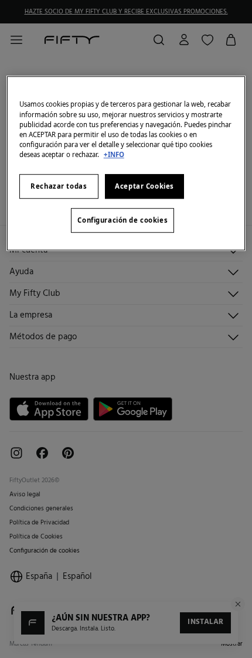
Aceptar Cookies (144, 186)
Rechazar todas (58, 186)
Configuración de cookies (122, 220)
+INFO (114, 154)
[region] (126, 163)
